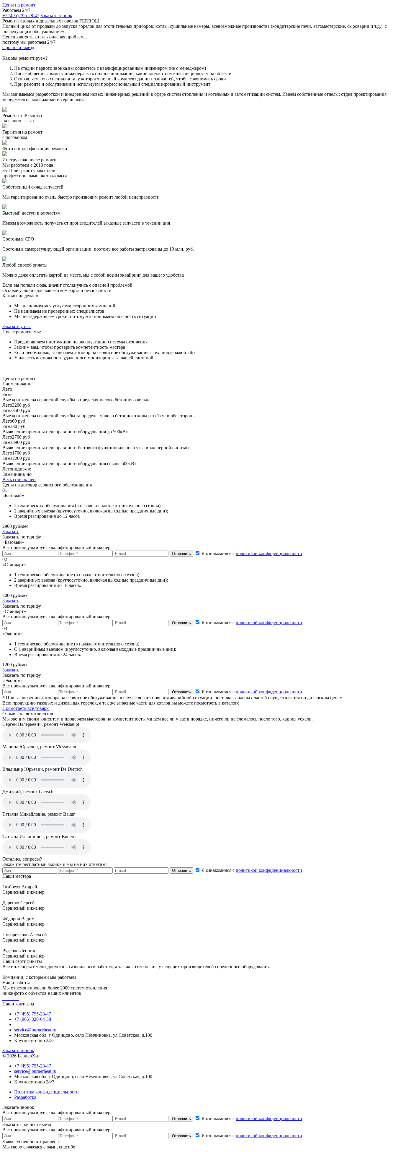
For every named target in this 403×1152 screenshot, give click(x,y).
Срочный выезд (18, 47)
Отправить (181, 870)
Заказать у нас (16, 326)
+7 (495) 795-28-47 (20, 15)
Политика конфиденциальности (46, 1091)
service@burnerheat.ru (35, 1029)
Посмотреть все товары (26, 708)
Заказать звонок (18, 1050)
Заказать (10, 531)
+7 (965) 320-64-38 (32, 1019)
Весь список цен (19, 479)
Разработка (25, 1097)
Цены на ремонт (18, 4)
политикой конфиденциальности (269, 553)
